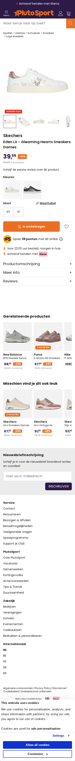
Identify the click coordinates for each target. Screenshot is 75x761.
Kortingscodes (13, 575)
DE (5, 667)
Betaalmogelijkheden (18, 526)
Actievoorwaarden (16, 581)
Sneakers (48, 33)
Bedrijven (9, 607)
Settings (58, 735)
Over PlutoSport (14, 558)
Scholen (8, 618)
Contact (9, 509)
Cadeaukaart (12, 630)
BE (4, 656)
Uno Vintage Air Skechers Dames (44, 423)
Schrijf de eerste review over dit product (31, 170)
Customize (35, 754)
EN (4, 673)
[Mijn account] (60, 13)
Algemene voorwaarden (18, 688)
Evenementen (13, 624)
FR (4, 661)
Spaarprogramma (15, 538)
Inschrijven (58, 486)
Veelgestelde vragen (17, 532)
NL (5, 650)
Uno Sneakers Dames (16, 423)
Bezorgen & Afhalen (17, 520)
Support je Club (14, 544)
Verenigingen (12, 612)
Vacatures (10, 563)
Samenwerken (13, 569)
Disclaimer (59, 688)
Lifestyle (20, 33)
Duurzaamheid (13, 593)
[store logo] (33, 13)
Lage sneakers (15, 36)
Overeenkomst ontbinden (36, 691)
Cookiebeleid (11, 691)
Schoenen (34, 33)
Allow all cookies (38, 745)
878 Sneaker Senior (14, 356)
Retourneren (12, 514)
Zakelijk (9, 601)
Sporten (8, 33)
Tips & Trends (12, 587)
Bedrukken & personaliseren (22, 636)
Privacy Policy (43, 688)
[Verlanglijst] (66, 226)
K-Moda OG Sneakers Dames (47, 356)
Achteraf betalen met (23, 254)
